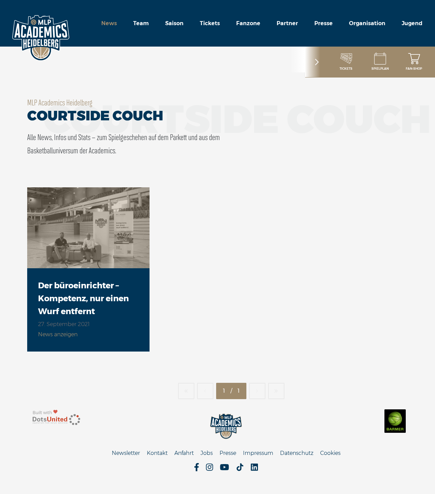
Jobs (207, 453)
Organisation (367, 23)
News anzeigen (57, 334)
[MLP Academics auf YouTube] (224, 469)
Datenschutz (296, 453)
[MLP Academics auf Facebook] (196, 469)
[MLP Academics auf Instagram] (209, 469)
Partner (287, 23)
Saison (174, 23)
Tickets (210, 23)
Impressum (258, 453)
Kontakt (157, 453)
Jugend (412, 23)
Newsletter (126, 453)
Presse (323, 23)
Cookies (330, 453)
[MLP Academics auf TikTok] (240, 469)
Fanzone (248, 23)
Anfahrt (184, 453)
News (109, 23)
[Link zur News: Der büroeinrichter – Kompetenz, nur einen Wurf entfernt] (88, 227)
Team (141, 23)
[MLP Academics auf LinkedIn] (254, 469)
